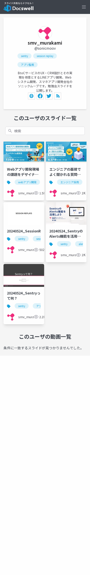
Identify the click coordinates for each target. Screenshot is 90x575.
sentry (24, 56)
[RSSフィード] (57, 95)
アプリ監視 (27, 64)
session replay (45, 56)
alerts (82, 244)
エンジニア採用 (70, 182)
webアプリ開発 (27, 182)
